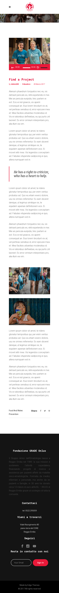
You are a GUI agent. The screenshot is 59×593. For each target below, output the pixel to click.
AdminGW (15, 84)
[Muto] (37, 67)
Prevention (13, 414)
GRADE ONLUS (18, 24)
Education (29, 24)
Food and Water (16, 410)
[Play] (12, 67)
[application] (29, 67)
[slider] (44, 67)
